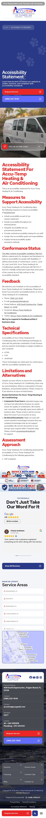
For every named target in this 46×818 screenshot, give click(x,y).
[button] (41, 813)
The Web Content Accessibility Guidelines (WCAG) (22, 253)
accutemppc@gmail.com (19, 301)
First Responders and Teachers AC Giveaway (23, 3)
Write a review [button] (12, 521)
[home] (23, 12)
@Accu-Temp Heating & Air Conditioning (26, 316)
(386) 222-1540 (16, 298)
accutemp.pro (9, 212)
